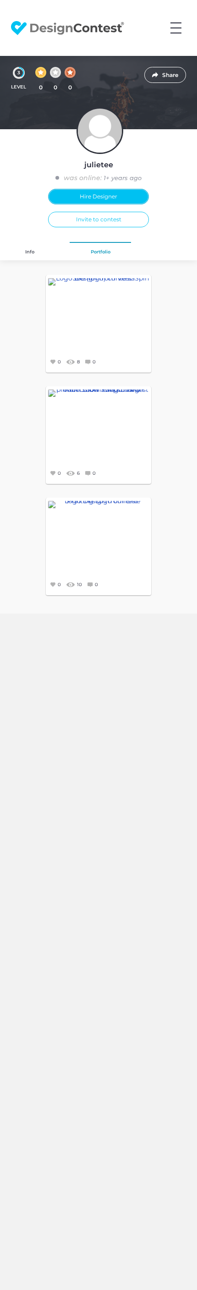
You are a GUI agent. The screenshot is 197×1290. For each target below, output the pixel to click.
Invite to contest (98, 219)
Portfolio (100, 252)
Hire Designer (98, 196)
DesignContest (67, 28)
